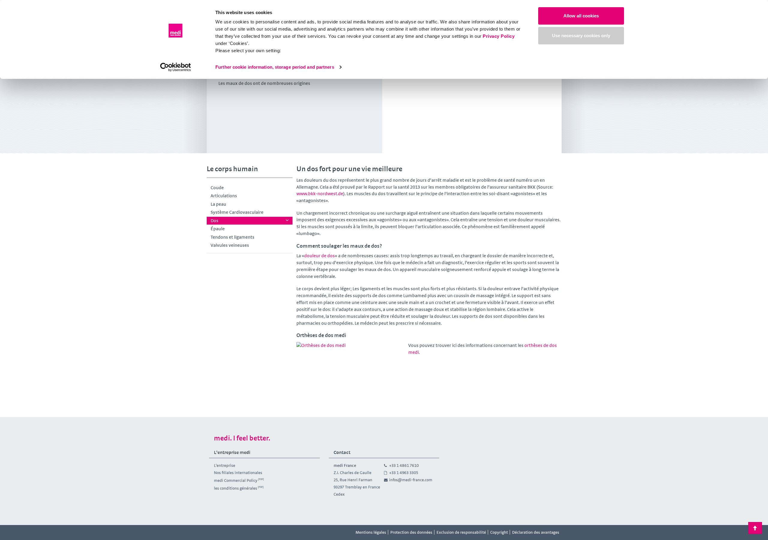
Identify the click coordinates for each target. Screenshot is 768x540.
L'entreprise (224, 465)
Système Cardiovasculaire (237, 212)
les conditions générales (235, 488)
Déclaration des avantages (535, 532)
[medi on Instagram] (229, 532)
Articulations (224, 195)
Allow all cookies (581, 15)
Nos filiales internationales (238, 472)
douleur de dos (319, 255)
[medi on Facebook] (215, 532)
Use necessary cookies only (581, 35)
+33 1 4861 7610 (404, 465)
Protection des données (411, 532)
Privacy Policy (498, 36)
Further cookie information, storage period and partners (274, 67)
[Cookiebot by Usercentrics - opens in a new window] (175, 67)
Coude (217, 187)
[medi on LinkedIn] (242, 532)
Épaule (218, 228)
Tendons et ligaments (232, 237)
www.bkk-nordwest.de (319, 193)
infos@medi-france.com (410, 479)
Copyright (499, 532)
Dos (214, 220)
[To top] (755, 528)
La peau (218, 204)
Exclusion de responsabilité (461, 532)
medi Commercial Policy (235, 480)
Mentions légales (371, 532)
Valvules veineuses (230, 245)
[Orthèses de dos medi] (350, 372)
